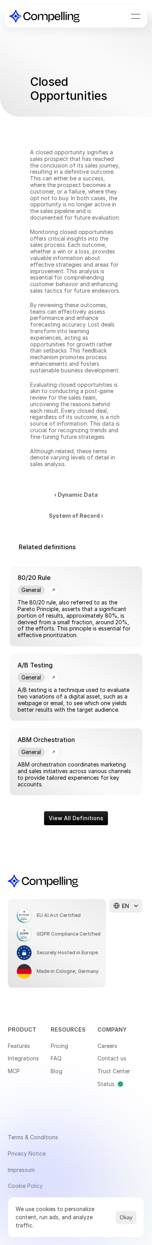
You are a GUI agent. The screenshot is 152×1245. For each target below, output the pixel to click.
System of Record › (76, 515)
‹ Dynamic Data (76, 494)
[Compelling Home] (44, 16)
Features (19, 1045)
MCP (14, 1071)
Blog (56, 1071)
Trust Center (113, 1071)
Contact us (111, 1058)
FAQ (56, 1058)
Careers (107, 1045)
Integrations (23, 1058)
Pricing (59, 1045)
